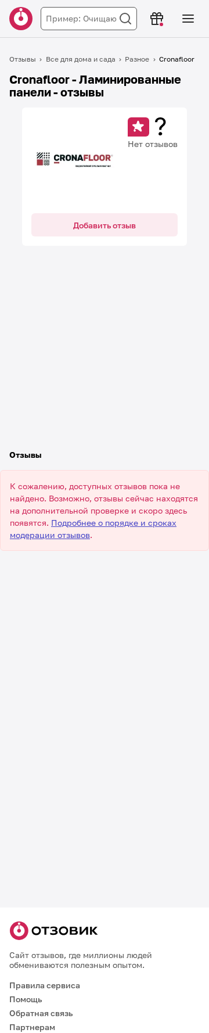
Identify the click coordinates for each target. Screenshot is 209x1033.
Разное (137, 59)
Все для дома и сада (81, 59)
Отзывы (22, 59)
